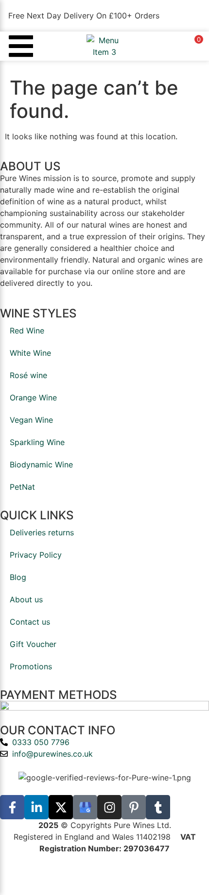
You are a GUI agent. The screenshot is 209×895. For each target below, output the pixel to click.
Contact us (30, 622)
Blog (18, 577)
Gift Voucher (33, 644)
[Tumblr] (158, 807)
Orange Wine (33, 397)
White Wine (30, 353)
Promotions (31, 666)
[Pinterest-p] (134, 807)
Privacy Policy (36, 555)
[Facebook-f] (12, 807)
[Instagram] (109, 807)
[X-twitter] (61, 807)
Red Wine (27, 330)
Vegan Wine (31, 420)
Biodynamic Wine (41, 464)
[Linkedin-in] (36, 807)
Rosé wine (28, 375)
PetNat (22, 487)
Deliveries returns (42, 532)
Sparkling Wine (37, 442)
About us (26, 599)
